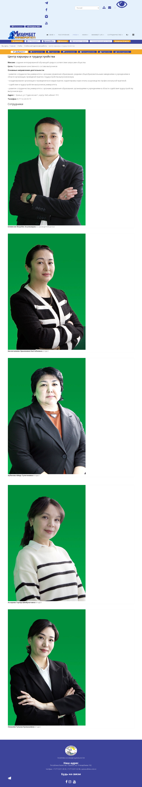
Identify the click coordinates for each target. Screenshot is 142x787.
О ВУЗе (50, 35)
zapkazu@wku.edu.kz (88, 769)
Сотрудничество (114, 35)
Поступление (63, 35)
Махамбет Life (97, 35)
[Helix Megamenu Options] (133, 34)
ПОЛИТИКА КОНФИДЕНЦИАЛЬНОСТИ (71, 758)
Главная (12, 46)
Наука (84, 35)
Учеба (75, 35)
